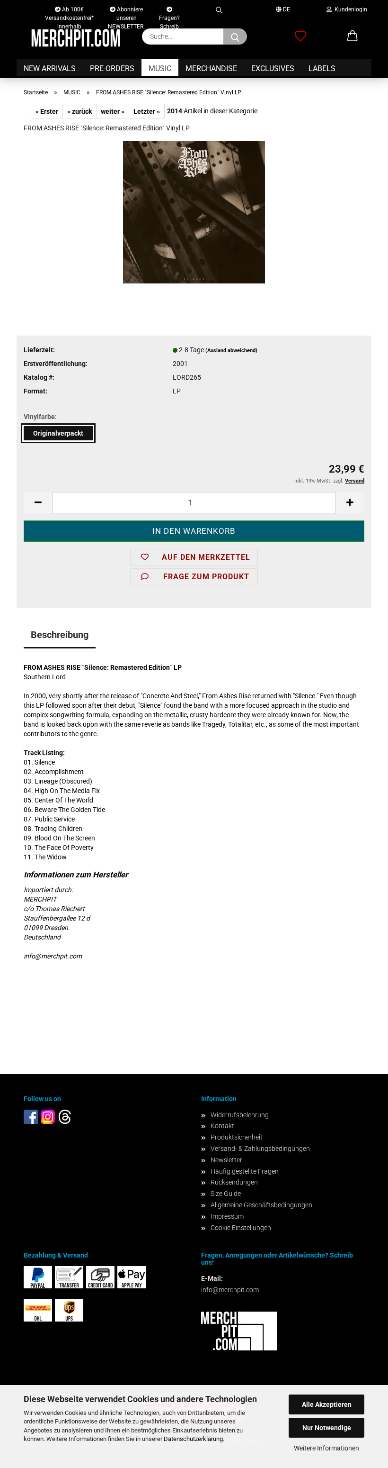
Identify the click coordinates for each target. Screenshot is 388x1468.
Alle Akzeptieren (327, 1404)
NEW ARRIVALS (50, 68)
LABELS (322, 68)
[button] (352, 36)
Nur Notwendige (326, 1428)
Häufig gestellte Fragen (245, 1171)
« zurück (79, 111)
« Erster (46, 111)
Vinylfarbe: (40, 416)
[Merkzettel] (300, 36)
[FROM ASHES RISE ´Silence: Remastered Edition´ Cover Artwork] (194, 212)
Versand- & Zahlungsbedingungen (260, 1148)
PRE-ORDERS (112, 68)
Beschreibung (59, 634)
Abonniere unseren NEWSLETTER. (126, 11)
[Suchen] (219, 8)
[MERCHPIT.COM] (76, 38)
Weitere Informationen (326, 1448)
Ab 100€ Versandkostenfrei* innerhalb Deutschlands (69, 11)
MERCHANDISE (211, 68)
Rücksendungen (234, 1182)
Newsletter (226, 1160)
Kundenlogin (349, 9)
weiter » (112, 111)
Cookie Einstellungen (241, 1227)
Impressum (227, 1216)
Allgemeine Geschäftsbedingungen (261, 1205)
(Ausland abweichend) (231, 350)
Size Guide (226, 1193)
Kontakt (222, 1126)
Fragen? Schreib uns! (169, 16)
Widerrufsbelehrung (240, 1115)
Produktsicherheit (237, 1137)
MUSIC (160, 68)
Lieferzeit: (39, 350)
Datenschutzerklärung (193, 1438)
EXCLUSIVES (272, 68)
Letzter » (146, 111)
